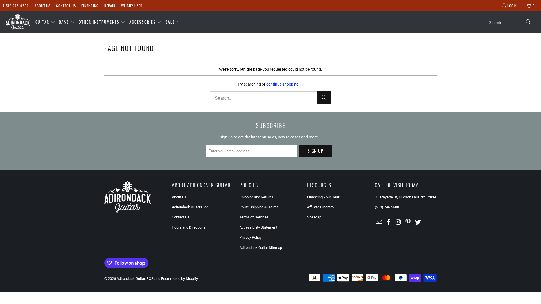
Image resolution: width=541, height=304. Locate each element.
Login (512, 5)
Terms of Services (254, 217)
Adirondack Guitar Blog (190, 207)
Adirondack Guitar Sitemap (261, 247)
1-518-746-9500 (16, 5)
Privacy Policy (250, 237)
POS (150, 278)
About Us (42, 5)
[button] (45, 22)
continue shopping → (284, 84)
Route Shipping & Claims (259, 207)
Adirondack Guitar (131, 278)
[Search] (528, 22)
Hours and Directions (188, 227)
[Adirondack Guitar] (18, 22)
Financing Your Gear (323, 197)
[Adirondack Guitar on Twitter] (418, 222)
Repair (110, 5)
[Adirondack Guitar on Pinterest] (408, 222)
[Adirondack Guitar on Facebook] (389, 222)
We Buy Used (132, 5)
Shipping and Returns (256, 197)
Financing (90, 5)
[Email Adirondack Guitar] (379, 222)
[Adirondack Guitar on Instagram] (398, 222)
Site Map (314, 217)
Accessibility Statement (258, 227)
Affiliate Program (320, 207)
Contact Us (66, 5)
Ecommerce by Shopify (179, 278)
